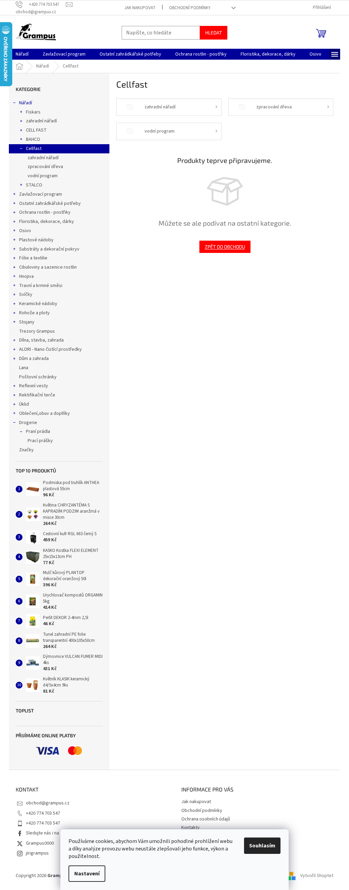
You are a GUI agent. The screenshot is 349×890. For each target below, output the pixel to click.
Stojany (26, 322)
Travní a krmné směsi (40, 285)
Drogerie (28, 422)
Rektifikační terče (37, 395)
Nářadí (25, 103)
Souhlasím (262, 845)
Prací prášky (40, 440)
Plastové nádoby (36, 240)
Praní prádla (38, 431)
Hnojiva (26, 276)
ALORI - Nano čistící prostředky (50, 349)
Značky (26, 450)
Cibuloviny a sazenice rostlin (48, 267)
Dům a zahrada (34, 358)
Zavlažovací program (40, 194)
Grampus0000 (40, 843)
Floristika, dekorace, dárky (46, 221)
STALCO (34, 185)
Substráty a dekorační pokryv (49, 249)
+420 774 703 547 (43, 813)
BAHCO (33, 139)
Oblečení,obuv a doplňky (44, 413)
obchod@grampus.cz (48, 803)
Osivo (25, 230)
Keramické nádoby (38, 303)
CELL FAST (36, 130)
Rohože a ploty (34, 313)
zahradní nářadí (41, 121)
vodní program (43, 175)
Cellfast (34, 148)
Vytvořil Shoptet (316, 875)
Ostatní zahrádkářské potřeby (50, 203)
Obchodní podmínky (190, 8)
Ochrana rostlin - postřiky (45, 212)
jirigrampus (37, 853)
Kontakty (190, 827)
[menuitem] (22, 54)
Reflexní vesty (33, 385)
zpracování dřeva (45, 166)
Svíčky (25, 294)
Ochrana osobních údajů (205, 819)
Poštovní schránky (38, 377)
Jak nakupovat (139, 8)
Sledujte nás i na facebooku (54, 833)
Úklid (24, 404)
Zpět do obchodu (225, 247)
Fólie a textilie (33, 258)
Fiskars (33, 112)
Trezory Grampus (37, 331)
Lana (23, 367)
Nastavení (87, 873)
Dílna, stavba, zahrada (41, 340)
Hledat (213, 32)
